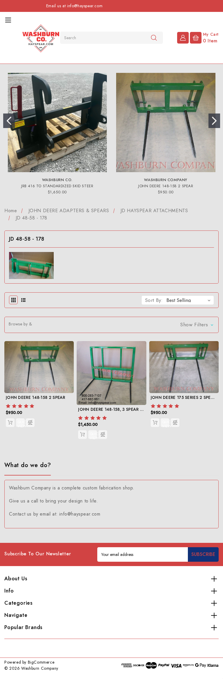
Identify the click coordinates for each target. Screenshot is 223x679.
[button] (111, 325)
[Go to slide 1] (9, 121)
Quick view (21, 423)
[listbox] (190, 300)
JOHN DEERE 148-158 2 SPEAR (165, 186)
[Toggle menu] (8, 20)
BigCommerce (41, 662)
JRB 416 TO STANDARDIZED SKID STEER (57, 186)
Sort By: (154, 300)
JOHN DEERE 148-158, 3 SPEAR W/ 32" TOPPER (124, 409)
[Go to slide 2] (214, 121)
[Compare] (30, 422)
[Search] (154, 37)
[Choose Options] (10, 422)
